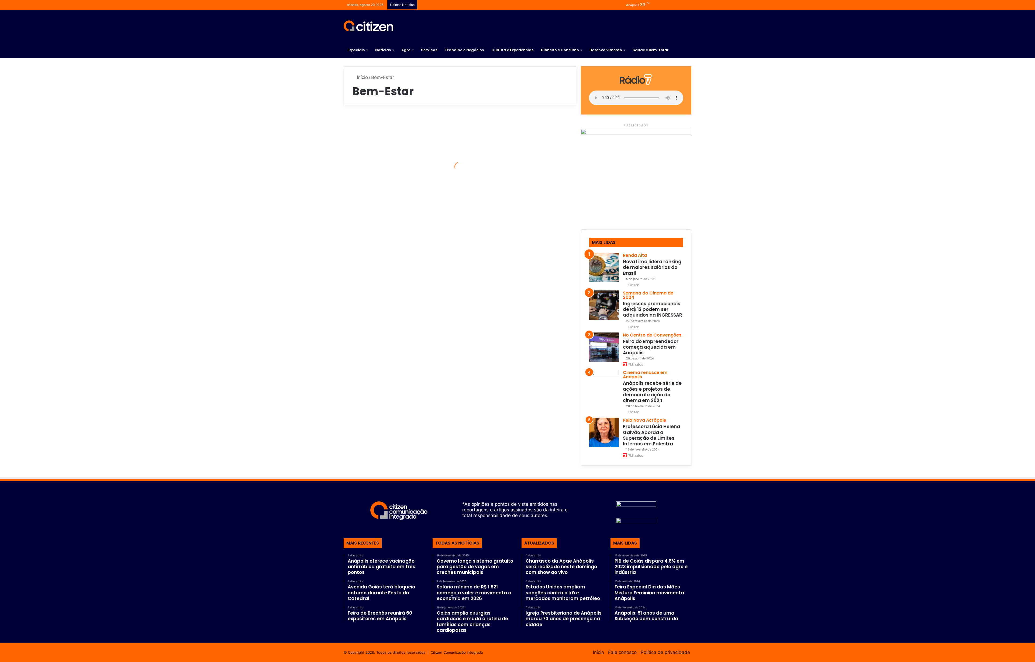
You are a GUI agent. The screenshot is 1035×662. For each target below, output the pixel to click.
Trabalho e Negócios (464, 50)
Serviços (429, 50)
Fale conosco (622, 652)
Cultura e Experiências (512, 50)
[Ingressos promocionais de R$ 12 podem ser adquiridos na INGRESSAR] (604, 305)
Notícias (383, 50)
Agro (405, 50)
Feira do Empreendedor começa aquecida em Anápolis (650, 347)
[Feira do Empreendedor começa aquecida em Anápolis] (604, 347)
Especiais (356, 50)
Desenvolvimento (605, 50)
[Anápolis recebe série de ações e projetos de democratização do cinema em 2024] (604, 385)
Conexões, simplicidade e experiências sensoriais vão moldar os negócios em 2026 (399, 170)
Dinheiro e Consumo (560, 50)
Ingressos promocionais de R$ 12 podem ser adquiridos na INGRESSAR (652, 309)
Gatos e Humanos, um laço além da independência (396, 345)
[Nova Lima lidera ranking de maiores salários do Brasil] (604, 267)
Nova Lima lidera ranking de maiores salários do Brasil (652, 267)
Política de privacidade (665, 652)
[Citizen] (368, 25)
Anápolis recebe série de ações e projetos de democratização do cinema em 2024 (652, 392)
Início (362, 77)
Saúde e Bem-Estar (651, 50)
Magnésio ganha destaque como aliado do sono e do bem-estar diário (517, 211)
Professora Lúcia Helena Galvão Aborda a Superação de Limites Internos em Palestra (651, 435)
